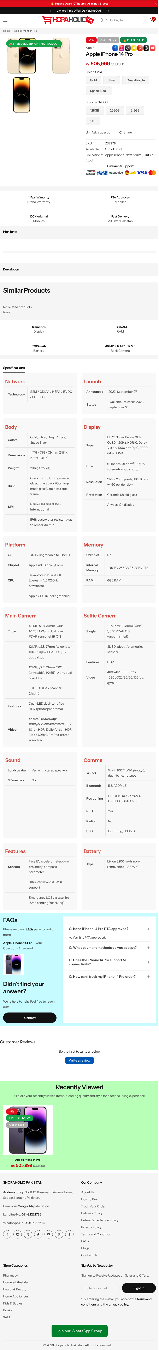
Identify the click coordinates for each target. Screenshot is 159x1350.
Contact (29, 1018)
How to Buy (88, 1198)
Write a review (78, 1060)
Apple (88, 48)
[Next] (107, 10)
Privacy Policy (90, 1226)
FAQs (83, 1240)
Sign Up (135, 1287)
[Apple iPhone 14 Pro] (27, 1129)
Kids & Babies (12, 1302)
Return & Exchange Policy (98, 1219)
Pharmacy (10, 1274)
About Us (86, 1191)
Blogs (84, 1247)
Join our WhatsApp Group (78, 1329)
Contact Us (88, 1254)
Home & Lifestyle (15, 1281)
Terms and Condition (95, 1233)
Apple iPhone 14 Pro (27, 1158)
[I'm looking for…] (98, 20)
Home (6, 30)
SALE (7, 1316)
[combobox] (117, 20)
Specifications (14, 368)
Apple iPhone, (114, 155)
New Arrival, (133, 155)
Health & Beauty (14, 1288)
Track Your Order (92, 1205)
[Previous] (49, 10)
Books (7, 1309)
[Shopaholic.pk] (65, 20)
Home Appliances (15, 1295)
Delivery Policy (90, 1212)
